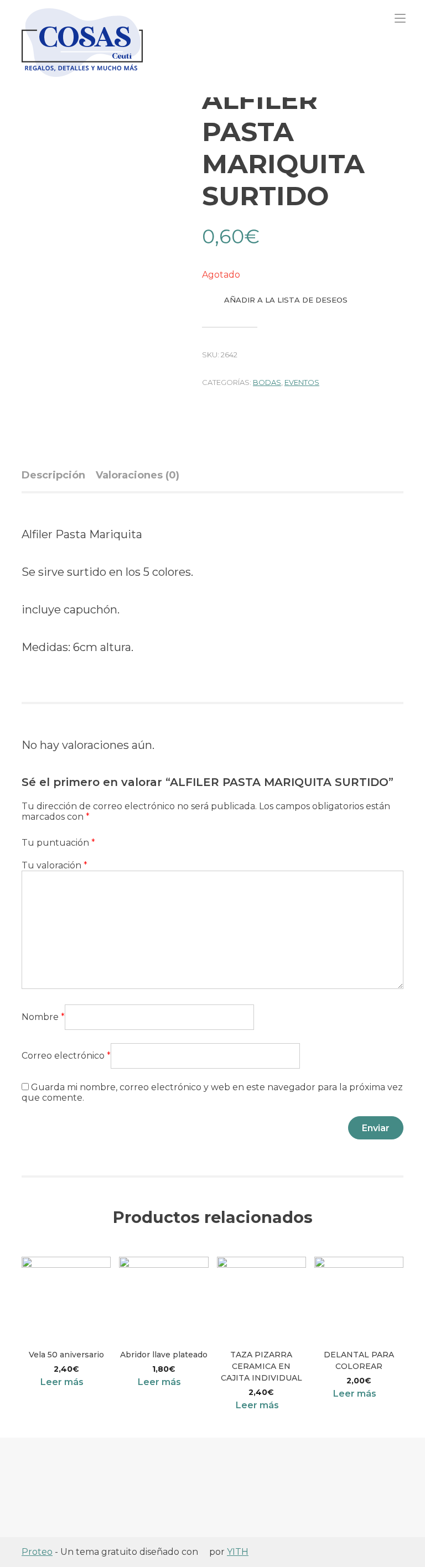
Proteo (37, 1552)
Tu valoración (54, 865)
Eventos (301, 382)
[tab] (58, 475)
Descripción (53, 475)
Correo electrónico (66, 1055)
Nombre (43, 1017)
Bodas (267, 382)
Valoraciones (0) (137, 475)
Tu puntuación (58, 842)
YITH (237, 1552)
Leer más (62, 1382)
